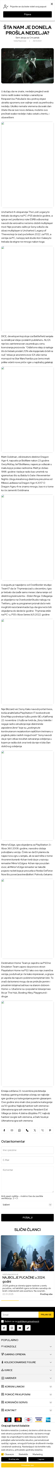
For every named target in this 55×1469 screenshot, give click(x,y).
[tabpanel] (27, 1266)
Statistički (23, 1454)
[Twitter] (35, 1130)
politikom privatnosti (28, 1321)
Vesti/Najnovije (10, 1274)
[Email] (12, 1130)
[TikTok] (28, 1328)
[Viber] (27, 1130)
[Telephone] (42, 1130)
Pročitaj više (46, 1294)
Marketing (38, 1454)
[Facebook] (4, 1130)
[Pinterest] (50, 1130)
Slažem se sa (21, 1321)
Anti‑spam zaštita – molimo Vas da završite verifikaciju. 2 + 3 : (22, 1197)
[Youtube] (20, 1328)
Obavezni (9, 1454)
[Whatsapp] (19, 1130)
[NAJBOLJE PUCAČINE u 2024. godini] (27, 1253)
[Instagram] (12, 1328)
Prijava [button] (27, 14)
